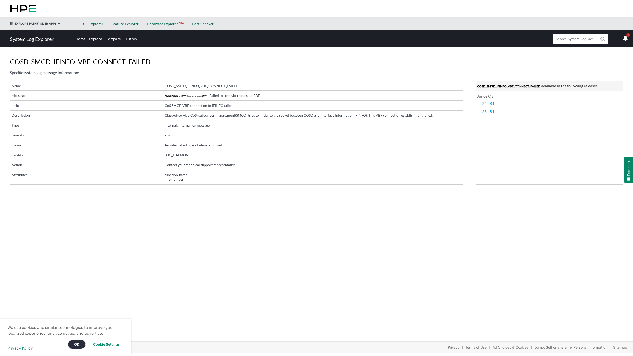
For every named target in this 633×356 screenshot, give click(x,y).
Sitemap (620, 347)
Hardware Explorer (162, 24)
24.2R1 (488, 103)
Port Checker (203, 24)
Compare (113, 39)
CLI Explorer (93, 24)
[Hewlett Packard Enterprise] (22, 8)
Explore (95, 39)
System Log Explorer (32, 39)
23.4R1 (488, 111)
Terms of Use (476, 347)
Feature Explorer (125, 24)
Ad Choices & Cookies (510, 347)
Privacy (453, 347)
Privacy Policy (20, 348)
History (130, 39)
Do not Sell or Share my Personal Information (570, 347)
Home (80, 39)
